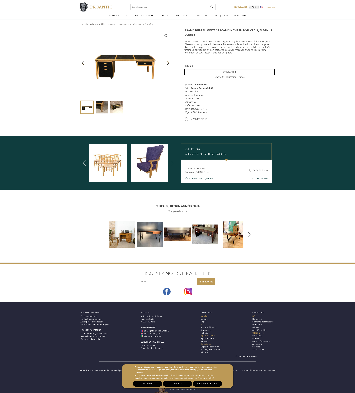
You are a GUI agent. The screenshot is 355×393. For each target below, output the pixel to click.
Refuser (177, 383)
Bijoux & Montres (208, 335)
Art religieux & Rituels (211, 349)
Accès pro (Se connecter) (91, 321)
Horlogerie (257, 319)
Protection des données (152, 348)
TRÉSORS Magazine (153, 333)
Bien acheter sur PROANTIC (93, 336)
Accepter (147, 383)
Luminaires (257, 324)
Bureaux (119, 24)
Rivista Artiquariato (153, 336)
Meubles (110, 24)
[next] (172, 163)
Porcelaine (257, 335)
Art (127, 15)
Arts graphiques (208, 327)
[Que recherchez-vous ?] (212, 6)
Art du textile (258, 349)
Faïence (255, 338)
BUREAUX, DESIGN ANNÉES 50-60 (177, 206)
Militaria (204, 352)
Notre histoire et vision (151, 316)
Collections (201, 15)
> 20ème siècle (147, 24)
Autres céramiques (261, 341)
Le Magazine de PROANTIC (156, 330)
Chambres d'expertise (90, 339)
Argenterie (257, 344)
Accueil (84, 24)
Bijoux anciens (207, 338)
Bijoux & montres (144, 15)
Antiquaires (221, 15)
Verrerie (256, 346)
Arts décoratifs (259, 330)
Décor (164, 15)
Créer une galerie (88, 316)
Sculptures (206, 330)
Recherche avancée (248, 356)
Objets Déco (181, 15)
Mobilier (114, 15)
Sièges (203, 321)
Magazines (240, 15)
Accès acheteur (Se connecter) (94, 333)
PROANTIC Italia (148, 321)
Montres (204, 341)
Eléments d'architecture (263, 321)
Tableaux (205, 332)
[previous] (85, 163)
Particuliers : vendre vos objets (94, 324)
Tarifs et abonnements (91, 319)
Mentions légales (148, 345)
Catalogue (93, 24)
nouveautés (240, 7)
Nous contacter (148, 319)
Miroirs (255, 327)
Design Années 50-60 (132, 24)
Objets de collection (210, 346)
